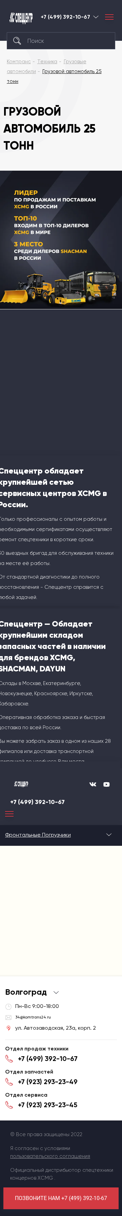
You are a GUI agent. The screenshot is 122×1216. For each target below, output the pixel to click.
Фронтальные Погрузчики (38, 835)
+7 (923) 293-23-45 (47, 1105)
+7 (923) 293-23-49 (48, 1082)
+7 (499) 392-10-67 (65, 17)
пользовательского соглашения (50, 1156)
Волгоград (96, 16)
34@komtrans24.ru (33, 1017)
